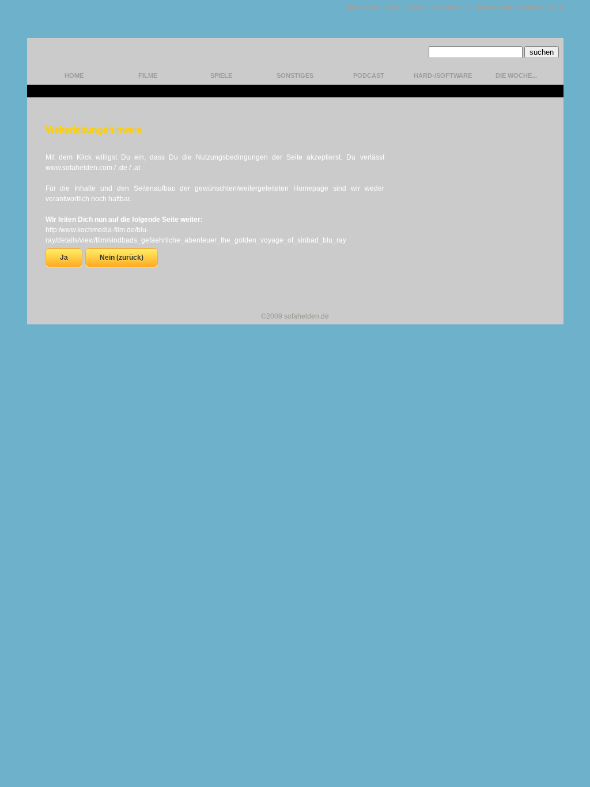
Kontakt (416, 6)
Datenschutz (453, 6)
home (74, 75)
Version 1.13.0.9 (540, 6)
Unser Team (363, 6)
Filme (147, 75)
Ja (64, 257)
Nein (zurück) (121, 257)
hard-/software (443, 75)
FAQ (392, 6)
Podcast (368, 75)
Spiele (221, 75)
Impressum (495, 6)
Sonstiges (295, 75)
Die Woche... (516, 75)
